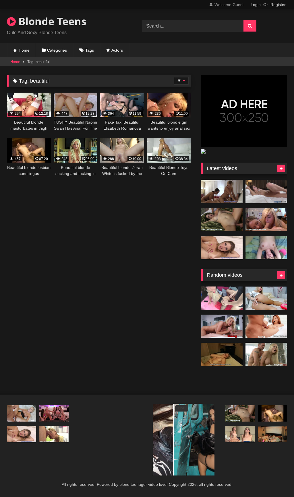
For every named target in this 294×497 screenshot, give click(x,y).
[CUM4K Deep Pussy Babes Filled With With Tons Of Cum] (266, 326)
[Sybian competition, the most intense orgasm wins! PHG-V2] (53, 413)
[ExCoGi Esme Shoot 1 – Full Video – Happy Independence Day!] (266, 191)
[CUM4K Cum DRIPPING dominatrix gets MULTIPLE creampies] (21, 413)
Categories (57, 50)
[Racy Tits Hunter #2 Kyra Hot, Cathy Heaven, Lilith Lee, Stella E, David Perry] (266, 354)
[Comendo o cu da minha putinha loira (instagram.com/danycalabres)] (222, 298)
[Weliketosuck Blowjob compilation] (53, 434)
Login (256, 4)
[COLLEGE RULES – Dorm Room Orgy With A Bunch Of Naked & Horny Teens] (222, 219)
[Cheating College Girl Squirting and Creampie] (222, 248)
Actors (117, 50)
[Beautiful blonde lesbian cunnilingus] (272, 413)
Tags (89, 50)
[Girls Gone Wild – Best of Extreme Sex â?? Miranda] (222, 354)
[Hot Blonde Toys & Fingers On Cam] (266, 298)
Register (278, 4)
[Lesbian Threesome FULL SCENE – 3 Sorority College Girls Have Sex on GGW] (272, 434)
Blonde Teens (51, 21)
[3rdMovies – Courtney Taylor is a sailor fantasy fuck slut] (222, 326)
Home (24, 50)
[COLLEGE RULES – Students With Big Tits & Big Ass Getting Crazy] (266, 219)
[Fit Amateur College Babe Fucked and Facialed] (240, 434)
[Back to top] (276, 480)
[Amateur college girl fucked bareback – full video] (266, 248)
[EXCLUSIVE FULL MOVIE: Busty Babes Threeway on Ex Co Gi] (222, 191)
